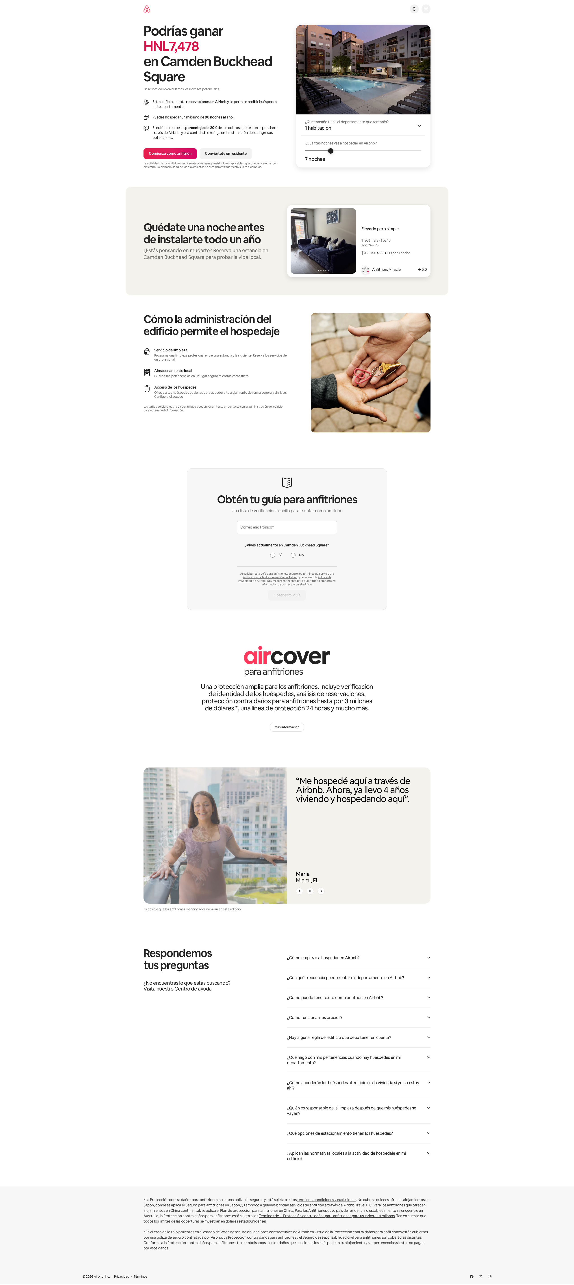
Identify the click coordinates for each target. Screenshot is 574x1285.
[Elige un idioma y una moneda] (414, 8)
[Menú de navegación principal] (426, 8)
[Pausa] (310, 891)
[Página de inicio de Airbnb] (147, 9)
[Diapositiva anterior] (299, 891)
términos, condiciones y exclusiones (326, 1199)
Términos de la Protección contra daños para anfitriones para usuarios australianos (327, 1216)
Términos (140, 1276)
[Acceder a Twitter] (481, 1276)
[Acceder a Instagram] (489, 1276)
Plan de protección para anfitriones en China (256, 1210)
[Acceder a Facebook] (472, 1276)
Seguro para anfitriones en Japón (212, 1205)
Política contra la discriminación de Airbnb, (270, 577)
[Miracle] (365, 269)
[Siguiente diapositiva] (321, 891)
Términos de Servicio (316, 574)
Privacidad (121, 1276)
